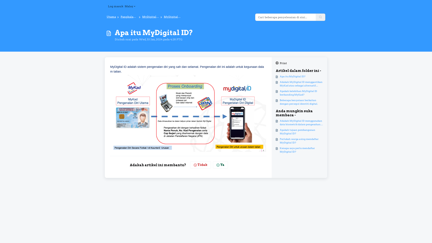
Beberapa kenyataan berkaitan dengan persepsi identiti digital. (299, 102)
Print (283, 63)
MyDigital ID (151, 16)
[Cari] (320, 17)
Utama (111, 16)
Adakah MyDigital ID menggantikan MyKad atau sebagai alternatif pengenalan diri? (301, 84)
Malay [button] (129, 6)
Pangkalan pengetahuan (137, 16)
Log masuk (115, 6)
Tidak (202, 165)
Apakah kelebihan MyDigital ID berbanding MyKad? (298, 93)
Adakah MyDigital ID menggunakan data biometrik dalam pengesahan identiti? (301, 122)
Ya (222, 165)
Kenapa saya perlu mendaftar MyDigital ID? (297, 150)
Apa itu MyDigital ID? (292, 76)
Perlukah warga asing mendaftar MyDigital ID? (299, 141)
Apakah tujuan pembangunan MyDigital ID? (297, 132)
